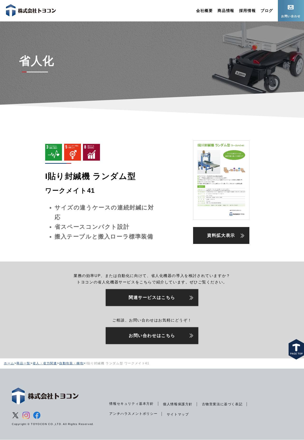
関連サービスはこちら (152, 297)
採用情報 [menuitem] (247, 11)
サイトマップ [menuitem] (178, 414)
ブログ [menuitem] (267, 11)
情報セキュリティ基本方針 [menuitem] (131, 403)
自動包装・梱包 (71, 363)
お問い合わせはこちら (152, 335)
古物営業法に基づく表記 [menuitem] (222, 404)
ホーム (9, 363)
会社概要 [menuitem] (204, 11)
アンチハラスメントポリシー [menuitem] (133, 413)
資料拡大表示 (221, 235)
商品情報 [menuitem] (226, 11)
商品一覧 (23, 363)
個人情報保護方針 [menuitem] (178, 404)
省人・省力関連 (45, 363)
